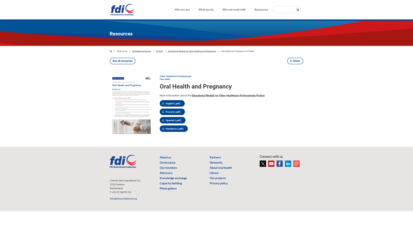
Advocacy (166, 173)
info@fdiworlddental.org (123, 198)
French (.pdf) (173, 111)
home (111, 51)
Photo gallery (168, 188)
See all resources (122, 60)
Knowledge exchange (141, 51)
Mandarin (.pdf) (174, 128)
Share (296, 60)
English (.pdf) (173, 103)
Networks (216, 162)
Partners (215, 157)
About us (165, 157)
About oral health (221, 167)
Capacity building (171, 183)
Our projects (218, 178)
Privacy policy (219, 183)
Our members (168, 167)
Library (214, 173)
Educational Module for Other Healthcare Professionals (192, 51)
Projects (159, 51)
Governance (168, 162)
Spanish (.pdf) (173, 120)
